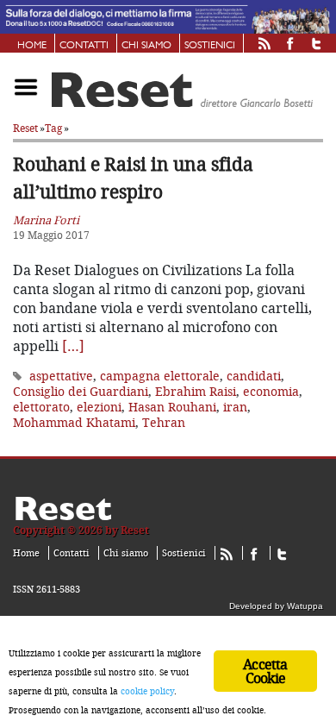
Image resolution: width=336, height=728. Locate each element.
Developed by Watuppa (276, 606)
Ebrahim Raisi (195, 391)
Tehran (163, 422)
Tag (53, 128)
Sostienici (209, 46)
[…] (73, 345)
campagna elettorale (160, 375)
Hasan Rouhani (172, 407)
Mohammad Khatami (74, 422)
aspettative (61, 375)
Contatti (84, 46)
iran (235, 407)
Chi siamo (146, 46)
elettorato (41, 407)
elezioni (99, 407)
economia (271, 391)
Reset (25, 128)
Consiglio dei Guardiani (80, 391)
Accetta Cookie (265, 671)
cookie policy (147, 691)
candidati (254, 375)
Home (32, 46)
